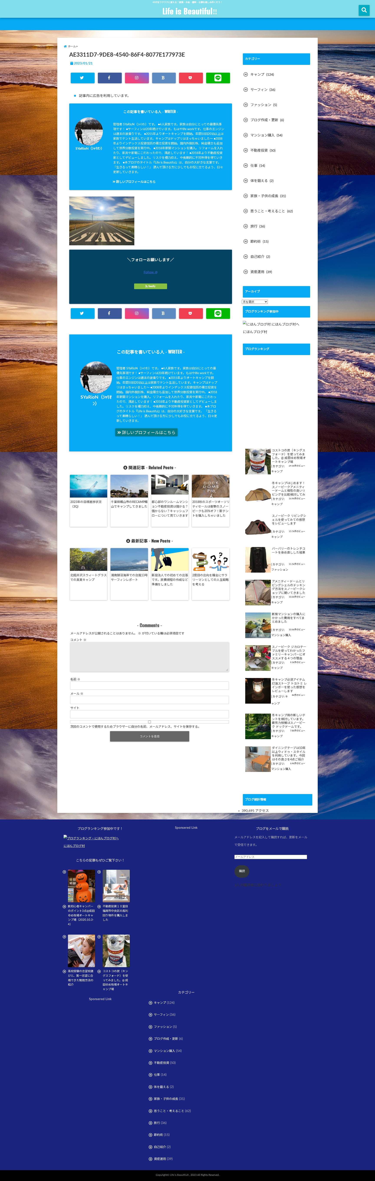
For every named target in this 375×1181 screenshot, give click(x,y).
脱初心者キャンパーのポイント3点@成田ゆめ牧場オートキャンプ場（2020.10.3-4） (81, 915)
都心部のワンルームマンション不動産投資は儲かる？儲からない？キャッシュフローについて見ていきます (170, 509)
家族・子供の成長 (264, 196)
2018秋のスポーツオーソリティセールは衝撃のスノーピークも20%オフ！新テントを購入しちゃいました (211, 509)
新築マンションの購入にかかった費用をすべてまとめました (288, 618)
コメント (78, 640)
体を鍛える (259, 181)
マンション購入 (262, 135)
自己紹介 (257, 257)
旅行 (253, 226)
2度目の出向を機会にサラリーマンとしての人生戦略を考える (210, 580)
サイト (74, 708)
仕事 (253, 165)
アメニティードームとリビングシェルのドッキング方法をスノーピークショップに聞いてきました (288, 587)
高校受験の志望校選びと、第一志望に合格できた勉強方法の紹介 (80, 978)
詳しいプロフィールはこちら (135, 181)
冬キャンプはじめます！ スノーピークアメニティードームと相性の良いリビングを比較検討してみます (288, 489)
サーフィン (259, 90)
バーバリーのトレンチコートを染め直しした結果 (288, 550)
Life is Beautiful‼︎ (189, 11)
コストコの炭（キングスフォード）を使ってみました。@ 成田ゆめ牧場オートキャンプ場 (289, 456)
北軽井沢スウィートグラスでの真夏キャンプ (88, 577)
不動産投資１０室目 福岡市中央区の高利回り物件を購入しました (116, 913)
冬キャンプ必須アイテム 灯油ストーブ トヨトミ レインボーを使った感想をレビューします (289, 685)
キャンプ (257, 74)
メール (76, 693)
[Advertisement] (100, 1050)
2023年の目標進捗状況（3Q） (86, 504)
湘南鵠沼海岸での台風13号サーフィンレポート (129, 577)
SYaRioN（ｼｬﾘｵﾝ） (90, 148)
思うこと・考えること (267, 211)
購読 (242, 871)
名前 (75, 679)
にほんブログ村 (255, 332)
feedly (152, 286)
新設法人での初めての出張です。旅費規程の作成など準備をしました (170, 580)
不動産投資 (259, 150)
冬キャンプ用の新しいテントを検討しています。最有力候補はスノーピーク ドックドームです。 (288, 721)
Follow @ (151, 272)
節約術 (255, 241)
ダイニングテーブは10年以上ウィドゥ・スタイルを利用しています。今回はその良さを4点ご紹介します (289, 754)
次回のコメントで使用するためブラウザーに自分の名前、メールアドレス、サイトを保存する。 (135, 726)
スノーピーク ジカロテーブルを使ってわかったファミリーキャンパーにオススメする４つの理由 (289, 652)
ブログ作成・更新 (264, 120)
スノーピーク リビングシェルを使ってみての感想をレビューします (289, 519)
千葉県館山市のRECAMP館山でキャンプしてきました (129, 504)
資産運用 (257, 272)
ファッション (260, 105)
